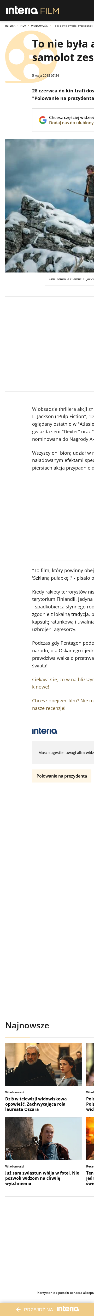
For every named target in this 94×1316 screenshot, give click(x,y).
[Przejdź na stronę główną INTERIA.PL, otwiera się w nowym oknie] (22, 10)
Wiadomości (39, 25)
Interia (10, 25)
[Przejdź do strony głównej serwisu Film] (49, 10)
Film (23, 25)
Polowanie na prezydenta (62, 776)
